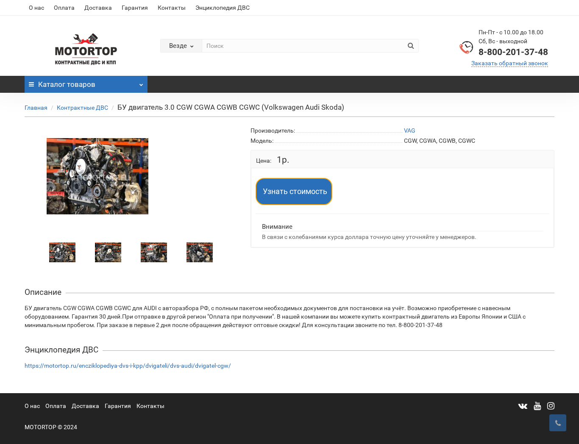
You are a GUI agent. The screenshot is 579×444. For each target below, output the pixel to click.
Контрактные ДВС (82, 107)
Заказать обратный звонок (509, 63)
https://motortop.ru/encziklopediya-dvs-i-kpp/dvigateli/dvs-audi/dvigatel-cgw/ (128, 365)
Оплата (64, 7)
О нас (36, 7)
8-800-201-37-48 (513, 52)
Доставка (98, 7)
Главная (36, 107)
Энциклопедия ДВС (222, 7)
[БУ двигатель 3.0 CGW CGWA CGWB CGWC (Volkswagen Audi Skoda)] (62, 252)
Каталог (66, 84)
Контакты (172, 7)
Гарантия (135, 7)
